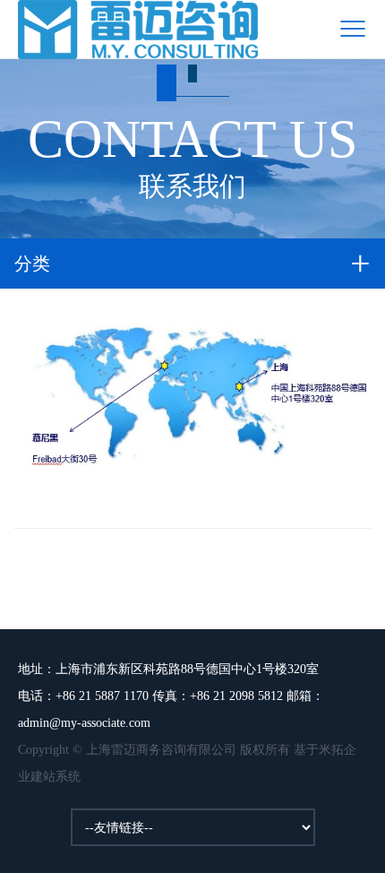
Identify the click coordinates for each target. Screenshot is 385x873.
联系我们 (192, 155)
